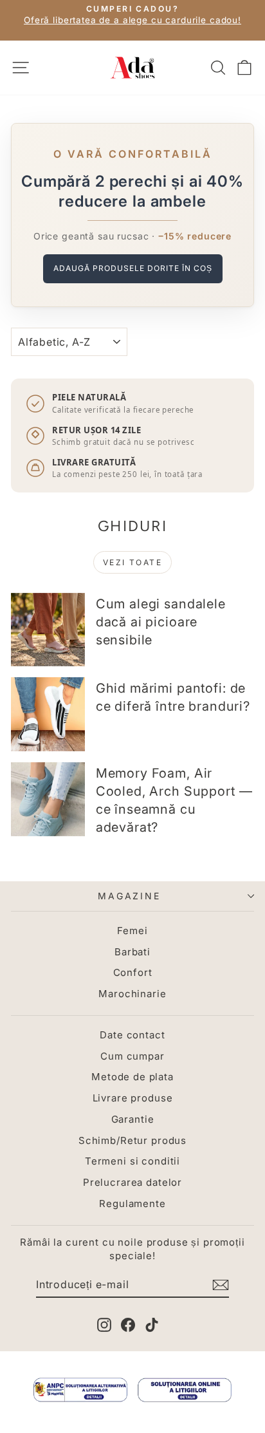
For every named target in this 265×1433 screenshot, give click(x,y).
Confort (132, 972)
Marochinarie (132, 994)
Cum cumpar (132, 1056)
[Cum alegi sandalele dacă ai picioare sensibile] (48, 630)
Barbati (132, 952)
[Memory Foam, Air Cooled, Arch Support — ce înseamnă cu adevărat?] (48, 799)
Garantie (132, 1119)
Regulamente (132, 1203)
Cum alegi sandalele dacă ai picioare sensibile (161, 622)
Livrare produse (133, 1098)
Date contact (132, 1035)
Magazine (129, 895)
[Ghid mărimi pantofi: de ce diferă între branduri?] (48, 714)
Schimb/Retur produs (132, 1140)
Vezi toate (132, 562)
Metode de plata (132, 1077)
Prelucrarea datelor (132, 1182)
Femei (132, 930)
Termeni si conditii (132, 1161)
